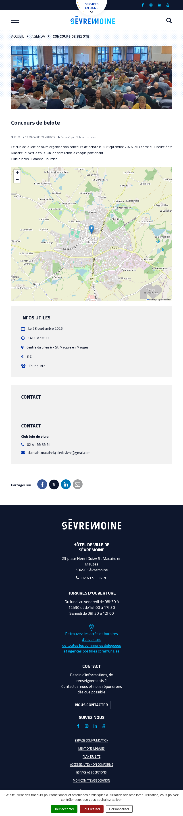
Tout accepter (64, 809)
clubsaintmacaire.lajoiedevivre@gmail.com (59, 452)
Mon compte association (91, 780)
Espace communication (91, 740)
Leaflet (152, 300)
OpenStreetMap (164, 300)
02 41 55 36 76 (94, 578)
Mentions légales (91, 748)
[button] (91, 229)
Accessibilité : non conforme (91, 764)
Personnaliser (119, 809)
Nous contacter (91, 705)
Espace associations (91, 772)
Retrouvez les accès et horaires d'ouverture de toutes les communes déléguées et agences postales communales (91, 642)
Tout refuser (91, 809)
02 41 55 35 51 (39, 444)
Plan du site (91, 756)
